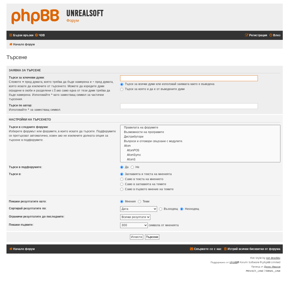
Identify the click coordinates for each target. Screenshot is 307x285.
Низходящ (191, 209)
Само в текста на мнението (143, 179)
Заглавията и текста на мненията (148, 174)
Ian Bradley (273, 258)
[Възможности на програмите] (200, 132)
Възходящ (170, 209)
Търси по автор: (20, 105)
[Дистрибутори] (200, 136)
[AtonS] (200, 159)
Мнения (130, 201)
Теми (145, 201)
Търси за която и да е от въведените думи (154, 89)
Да (126, 167)
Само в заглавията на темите (145, 184)
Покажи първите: (21, 225)
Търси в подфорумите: (25, 167)
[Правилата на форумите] (200, 127)
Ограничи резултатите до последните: (37, 216)
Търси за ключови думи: (27, 77)
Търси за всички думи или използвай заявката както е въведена (169, 84)
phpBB (233, 262)
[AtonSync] (200, 155)
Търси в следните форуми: (28, 127)
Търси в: (15, 174)
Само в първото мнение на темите (149, 189)
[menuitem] (40, 35)
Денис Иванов (272, 266)
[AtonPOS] (200, 150)
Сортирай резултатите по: (28, 208)
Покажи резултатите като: (28, 201)
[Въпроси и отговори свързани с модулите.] (200, 141)
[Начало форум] (35, 17)
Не (137, 167)
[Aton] (200, 146)
